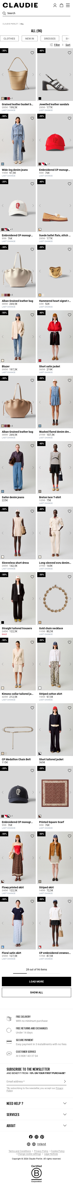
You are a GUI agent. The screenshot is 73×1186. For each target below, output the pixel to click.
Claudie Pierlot (10, 24)
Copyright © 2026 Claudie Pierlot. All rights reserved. (36, 1159)
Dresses (50, 38)
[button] (55, 4)
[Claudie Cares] (36, 1173)
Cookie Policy (58, 1151)
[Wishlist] (32, 53)
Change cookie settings (29, 1154)
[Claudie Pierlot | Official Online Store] (20, 5)
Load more (36, 981)
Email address (15, 1081)
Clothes (9, 38)
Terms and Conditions (20, 1151)
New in (29, 38)
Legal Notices (51, 1154)
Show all (36, 992)
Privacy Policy (41, 1151)
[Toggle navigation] (68, 5)
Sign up (64, 1081)
